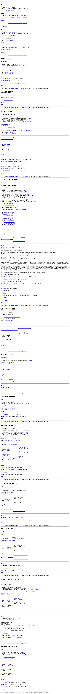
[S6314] (4, 286)
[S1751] (6, 568)
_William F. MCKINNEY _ (7, 664)
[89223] (24, 490)
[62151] (27, 8)
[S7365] (6, 15)
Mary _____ (7, 493)
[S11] (4, 274)
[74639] (27, 403)
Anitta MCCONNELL (9, 40)
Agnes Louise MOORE (10, 318)
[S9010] (6, 684)
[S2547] (6, 633)
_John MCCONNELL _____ (7, 229)
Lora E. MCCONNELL (10, 658)
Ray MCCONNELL (8, 443)
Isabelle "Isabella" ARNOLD (11, 438)
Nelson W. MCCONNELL (11, 68)
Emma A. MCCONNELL (9, 409)
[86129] (30, 360)
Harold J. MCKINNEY (7, 669)
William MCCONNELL (9, 218)
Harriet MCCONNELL (9, 220)
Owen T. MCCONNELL (9, 224)
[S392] (4, 290)
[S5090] (4, 281)
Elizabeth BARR (9, 97)
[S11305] (7, 170)
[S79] (5, 387)
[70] (20, 196)
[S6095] (6, 45)
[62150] (14, 7)
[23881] (23, 538)
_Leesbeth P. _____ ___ (7, 557)
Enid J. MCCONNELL (9, 72)
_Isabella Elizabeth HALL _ (21, 549)
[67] (24, 192)
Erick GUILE (7, 124)
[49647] (26, 119)
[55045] (16, 32)
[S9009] (6, 682)
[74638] (14, 402)
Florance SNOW (9, 320)
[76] (1, 182)
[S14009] (6, 78)
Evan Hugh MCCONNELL (10, 133)
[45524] (23, 434)
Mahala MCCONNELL (9, 215)
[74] (35, 201)
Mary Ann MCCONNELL (10, 213)
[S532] (5, 467)
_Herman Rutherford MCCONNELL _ (9, 330)
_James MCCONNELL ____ (23, 447)
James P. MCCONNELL (10, 127)
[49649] (29, 121)
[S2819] (4, 288)
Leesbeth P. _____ (9, 541)
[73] (28, 200)
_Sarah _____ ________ (23, 460)
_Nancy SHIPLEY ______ (7, 609)
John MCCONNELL (9, 203)
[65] (26, 190)
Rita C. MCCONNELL (7, 552)
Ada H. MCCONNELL (9, 132)
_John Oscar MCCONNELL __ (24, 328)
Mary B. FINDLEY (8, 100)
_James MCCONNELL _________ (21, 545)
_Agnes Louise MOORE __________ (9, 339)
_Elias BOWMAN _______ (19, 237)
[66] (27, 191)
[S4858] (6, 157)
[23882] (2, 531)
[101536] (25, 209)
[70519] (22, 652)
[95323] (24, 65)
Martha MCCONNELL (6, 504)
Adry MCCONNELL (6, 335)
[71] (24, 197)
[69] (32, 195)
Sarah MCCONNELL (9, 219)
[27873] (36, 589)
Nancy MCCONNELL (9, 212)
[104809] (14, 38)
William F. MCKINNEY (9, 657)
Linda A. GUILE (6, 144)
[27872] (31, 588)
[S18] (6, 300)
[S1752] (6, 570)
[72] (27, 199)
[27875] (2, 582)
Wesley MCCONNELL (9, 436)
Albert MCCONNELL (10, 10)
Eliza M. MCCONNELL (9, 408)
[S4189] (6, 166)
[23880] (14, 537)
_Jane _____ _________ (23, 451)
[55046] (27, 33)
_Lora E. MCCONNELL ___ (7, 673)
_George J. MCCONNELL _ (7, 547)
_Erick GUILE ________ (7, 139)
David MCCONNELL (9, 217)
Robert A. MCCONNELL (7, 605)
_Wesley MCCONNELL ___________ (9, 449)
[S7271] (4, 293)
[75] (4, 189)
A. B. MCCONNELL (9, 362)
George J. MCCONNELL (10, 540)
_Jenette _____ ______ (19, 501)
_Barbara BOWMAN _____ (7, 239)
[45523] (26, 433)
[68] (28, 194)
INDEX (2, 13)
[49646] (29, 118)
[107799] (14, 70)
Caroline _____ (8, 125)
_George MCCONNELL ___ (7, 499)
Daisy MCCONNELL (6, 374)
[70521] (25, 654)
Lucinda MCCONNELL (9, 223)
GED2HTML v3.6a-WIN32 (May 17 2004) (17, 23)
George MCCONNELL (9, 492)
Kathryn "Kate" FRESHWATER (12, 440)
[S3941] (4, 297)
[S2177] (6, 630)
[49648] (24, 120)
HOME (2, 20)
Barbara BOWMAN (9, 205)
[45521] (28, 430)
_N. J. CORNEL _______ (7, 379)
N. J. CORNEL (8, 363)
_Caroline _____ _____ (7, 148)
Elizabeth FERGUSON (10, 207)
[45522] (26, 432)
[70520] (23, 653)
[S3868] (4, 276)
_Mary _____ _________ (7, 508)
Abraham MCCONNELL (7, 234)
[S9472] (6, 414)
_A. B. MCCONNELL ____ (7, 369)
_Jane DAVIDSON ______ (19, 602)
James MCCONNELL (6, 454)
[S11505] (6, 159)
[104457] (31, 130)
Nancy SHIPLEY (8, 594)
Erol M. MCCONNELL (9, 73)
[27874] (33, 591)
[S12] (4, 279)
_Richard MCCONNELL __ (19, 497)
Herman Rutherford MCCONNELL (12, 317)
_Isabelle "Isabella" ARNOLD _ (9, 458)
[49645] (23, 117)
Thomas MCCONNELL (10, 35)
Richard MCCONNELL (9, 222)
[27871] (21, 587)
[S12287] (6, 517)
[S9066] (4, 272)
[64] (24, 190)
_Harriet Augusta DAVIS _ (24, 332)
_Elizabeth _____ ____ (19, 241)
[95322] (16, 64)
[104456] (27, 130)
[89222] (14, 489)
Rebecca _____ (8, 405)
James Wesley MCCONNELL (10, 444)
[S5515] (6, 469)
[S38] (5, 161)
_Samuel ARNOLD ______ (23, 456)
